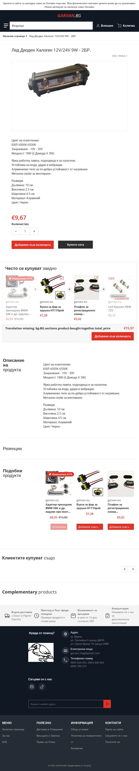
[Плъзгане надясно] (133, 569)
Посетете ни (112, 742)
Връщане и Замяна (48, 735)
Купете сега (75, 245)
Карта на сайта (114, 729)
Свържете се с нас (116, 735)
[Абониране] (107, 704)
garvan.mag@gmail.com (85, 653)
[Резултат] (88, 26)
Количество (20, 224)
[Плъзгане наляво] (125, 569)
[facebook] (31, 686)
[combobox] (51, 26)
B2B (4, 742)
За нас (6, 735)
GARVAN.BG (61, 765)
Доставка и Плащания (50, 729)
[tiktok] (42, 686)
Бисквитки (77, 748)
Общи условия (79, 729)
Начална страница (13, 729)
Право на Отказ (46, 742)
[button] (6, 25)
